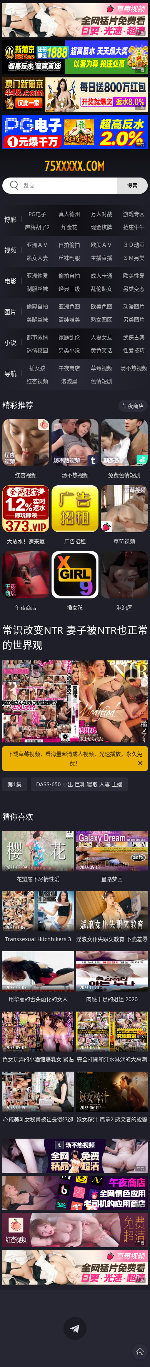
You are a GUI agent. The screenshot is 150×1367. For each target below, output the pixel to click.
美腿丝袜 (37, 319)
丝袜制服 (69, 257)
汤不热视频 (133, 368)
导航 (10, 373)
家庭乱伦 (69, 337)
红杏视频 (37, 381)
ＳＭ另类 (134, 257)
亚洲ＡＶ (37, 244)
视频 (10, 250)
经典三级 (69, 288)
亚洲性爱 (37, 275)
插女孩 (37, 368)
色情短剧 (101, 381)
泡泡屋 (69, 381)
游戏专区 (134, 214)
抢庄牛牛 (134, 227)
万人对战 (101, 214)
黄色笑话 (101, 350)
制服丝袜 (37, 288)
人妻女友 (101, 337)
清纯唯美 (69, 319)
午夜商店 (69, 368)
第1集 (15, 784)
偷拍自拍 (69, 275)
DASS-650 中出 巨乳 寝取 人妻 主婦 (79, 784)
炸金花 (69, 227)
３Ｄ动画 (134, 244)
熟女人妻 (37, 257)
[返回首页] (140, 1351)
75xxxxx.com (75, 166)
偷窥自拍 (37, 306)
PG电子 (37, 214)
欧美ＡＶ (101, 244)
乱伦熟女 (101, 288)
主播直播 (101, 257)
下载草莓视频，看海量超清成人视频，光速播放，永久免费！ (75, 758)
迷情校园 (37, 350)
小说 (10, 342)
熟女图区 (101, 319)
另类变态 (134, 288)
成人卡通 (101, 275)
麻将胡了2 (37, 227)
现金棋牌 (101, 227)
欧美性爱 (134, 275)
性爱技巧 (134, 350)
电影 (10, 281)
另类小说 (69, 350)
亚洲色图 (69, 306)
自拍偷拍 (69, 244)
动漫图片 (134, 306)
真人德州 (69, 214)
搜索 (132, 185)
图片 (10, 312)
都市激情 (37, 337)
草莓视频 (101, 368)
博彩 (10, 219)
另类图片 (134, 319)
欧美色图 (101, 306)
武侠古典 (134, 337)
